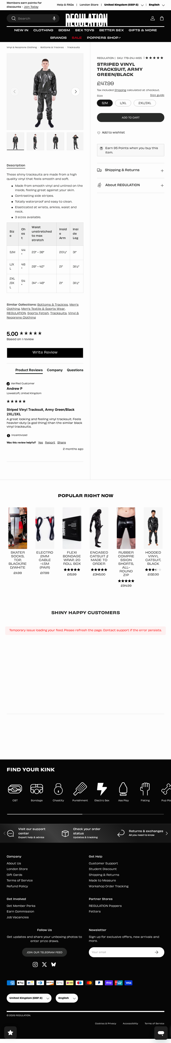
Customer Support (103, 863)
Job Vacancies (18, 917)
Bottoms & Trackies (52, 48)
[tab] (29, 371)
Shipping (120, 90)
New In (21, 30)
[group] (45, 334)
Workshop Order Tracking (108, 886)
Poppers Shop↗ (104, 38)
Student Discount (103, 869)
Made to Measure (102, 880)
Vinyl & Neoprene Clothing (22, 48)
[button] (54, 18)
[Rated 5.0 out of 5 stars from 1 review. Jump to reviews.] (154, 57)
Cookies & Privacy (105, 1024)
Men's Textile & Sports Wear (43, 309)
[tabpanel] (45, 233)
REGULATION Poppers (105, 906)
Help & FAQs (65, 5)
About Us (14, 863)
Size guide (157, 95)
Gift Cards (14, 875)
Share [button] (61, 443)
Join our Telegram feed (44, 952)
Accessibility (130, 1024)
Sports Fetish (38, 313)
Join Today (31, 7)
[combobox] (33, 18)
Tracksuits (73, 48)
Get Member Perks (21, 906)
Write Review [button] (45, 352)
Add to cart (131, 118)
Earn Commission (20, 911)
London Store (89, 5)
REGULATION (105, 58)
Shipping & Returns (104, 875)
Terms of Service (20, 880)
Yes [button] (40, 443)
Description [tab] (16, 165)
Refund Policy (17, 886)
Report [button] (50, 443)
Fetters (95, 911)
